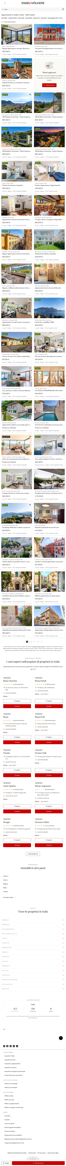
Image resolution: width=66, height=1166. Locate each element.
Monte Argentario (43, 786)
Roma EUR (40, 717)
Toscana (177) (36, 18)
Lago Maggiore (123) (52, 18)
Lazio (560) (4, 18)
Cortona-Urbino (42, 822)
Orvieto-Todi (40, 753)
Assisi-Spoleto (9, 786)
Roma (5, 717)
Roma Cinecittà (10, 681)
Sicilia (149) (44, 18)
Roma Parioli (40, 681)
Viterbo (6, 753)
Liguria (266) (28, 18)
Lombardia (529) (12, 18)
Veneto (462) (21, 18)
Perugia (6, 822)
